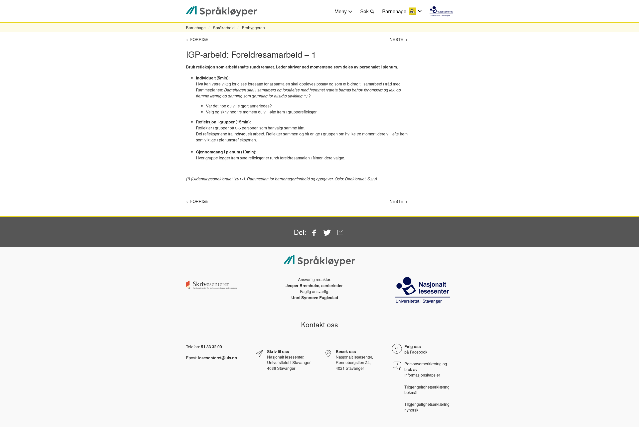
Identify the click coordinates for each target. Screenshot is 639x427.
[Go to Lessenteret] (441, 11)
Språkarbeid (224, 27)
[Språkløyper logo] (221, 11)
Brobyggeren (253, 27)
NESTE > (399, 39)
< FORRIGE (197, 39)
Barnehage (196, 27)
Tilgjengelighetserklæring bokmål (427, 389)
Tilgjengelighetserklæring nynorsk (427, 407)
